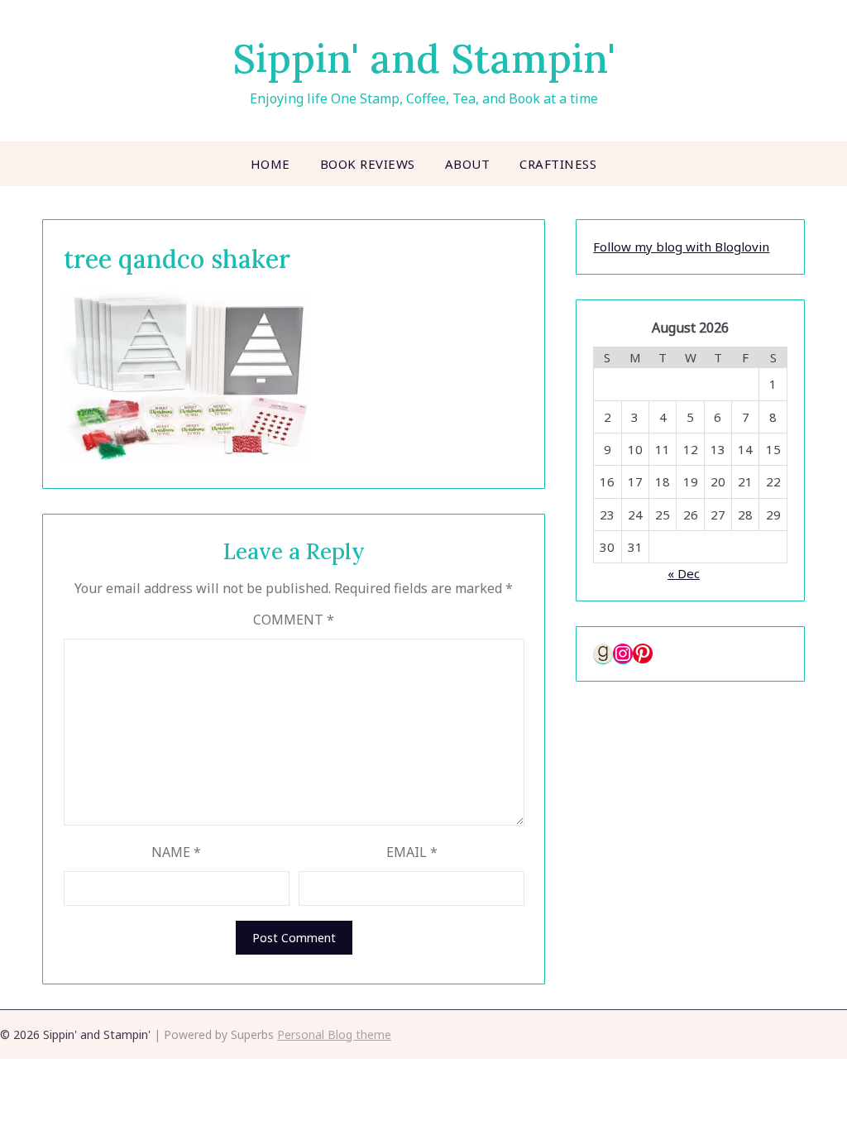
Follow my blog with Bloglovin (681, 246)
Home (270, 164)
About (467, 164)
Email (412, 852)
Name (176, 852)
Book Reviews (367, 164)
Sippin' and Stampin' (423, 58)
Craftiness (557, 164)
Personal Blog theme (334, 1034)
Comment (293, 619)
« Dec (684, 573)
